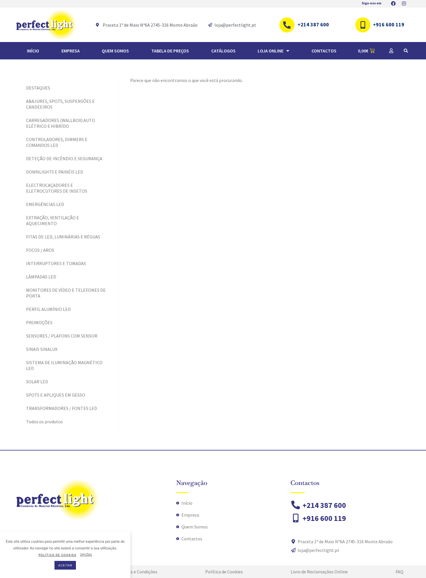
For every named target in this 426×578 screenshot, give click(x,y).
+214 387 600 (313, 24)
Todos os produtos (44, 421)
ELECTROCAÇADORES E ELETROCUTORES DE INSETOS (56, 188)
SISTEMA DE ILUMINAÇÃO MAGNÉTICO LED (64, 365)
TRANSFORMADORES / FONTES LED (61, 408)
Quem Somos (115, 51)
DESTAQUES (38, 88)
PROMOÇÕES (39, 322)
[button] (406, 50)
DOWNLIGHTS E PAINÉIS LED (54, 172)
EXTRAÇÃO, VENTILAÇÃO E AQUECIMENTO (52, 220)
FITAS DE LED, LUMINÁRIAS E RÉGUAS (63, 237)
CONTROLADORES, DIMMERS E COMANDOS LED (57, 142)
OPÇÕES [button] (86, 554)
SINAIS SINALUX (41, 349)
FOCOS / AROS (40, 250)
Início (33, 51)
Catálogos (223, 51)
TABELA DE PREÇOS (170, 51)
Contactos (324, 51)
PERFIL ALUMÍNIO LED (48, 309)
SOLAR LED (37, 381)
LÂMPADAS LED (41, 277)
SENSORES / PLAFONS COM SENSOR (61, 336)
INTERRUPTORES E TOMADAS (56, 263)
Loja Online (270, 51)
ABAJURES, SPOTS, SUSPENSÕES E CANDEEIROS (60, 104)
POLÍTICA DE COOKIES (57, 554)
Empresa (70, 51)
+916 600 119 (388, 24)
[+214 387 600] (286, 24)
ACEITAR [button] (65, 565)
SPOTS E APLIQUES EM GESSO (55, 395)
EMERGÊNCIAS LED (45, 204)
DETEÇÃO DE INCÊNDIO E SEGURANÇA (64, 158)
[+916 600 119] (362, 24)
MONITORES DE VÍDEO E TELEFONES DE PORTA (66, 293)
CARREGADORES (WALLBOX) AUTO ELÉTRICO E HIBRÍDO (60, 123)
